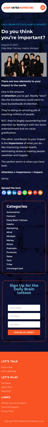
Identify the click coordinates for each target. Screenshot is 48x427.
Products (12, 252)
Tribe (9, 264)
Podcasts (12, 248)
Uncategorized (15, 268)
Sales (9, 256)
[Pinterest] (35, 192)
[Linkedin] (14, 192)
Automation (13, 212)
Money (10, 240)
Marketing (12, 228)
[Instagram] (19, 192)
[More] (40, 192)
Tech (9, 260)
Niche (10, 244)
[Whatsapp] (24, 192)
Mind (9, 232)
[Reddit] (30, 192)
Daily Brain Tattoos (13, 24)
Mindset (41, 24)
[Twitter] (9, 192)
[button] (42, 7)
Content (11, 216)
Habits (31, 24)
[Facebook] (4, 192)
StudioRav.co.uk (36, 421)
